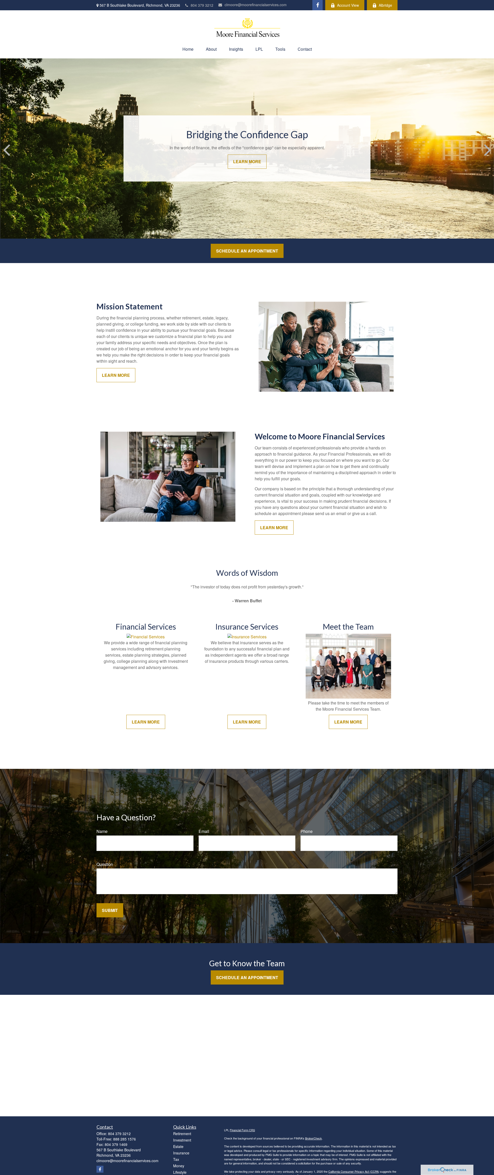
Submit (110, 910)
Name (102, 831)
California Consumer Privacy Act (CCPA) (353, 1171)
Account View (348, 5)
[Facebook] (317, 5)
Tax (176, 1159)
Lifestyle (180, 1172)
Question (104, 864)
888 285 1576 (124, 1139)
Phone (307, 831)
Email (204, 831)
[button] (188, 49)
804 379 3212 (202, 5)
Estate (178, 1146)
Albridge (385, 5)
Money (178, 1165)
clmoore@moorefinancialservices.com (256, 4)
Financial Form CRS (242, 1130)
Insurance (181, 1152)
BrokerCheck (313, 1138)
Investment (182, 1140)
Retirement (182, 1133)
